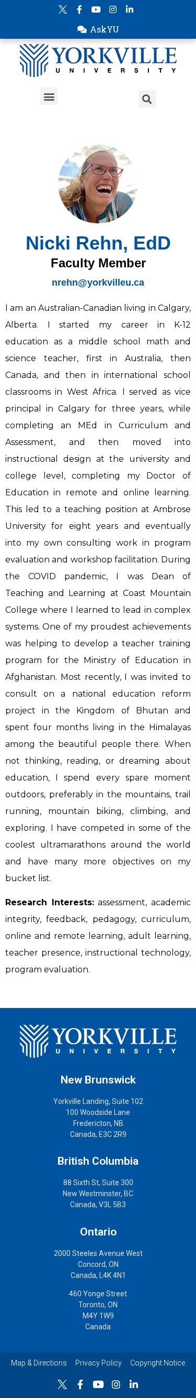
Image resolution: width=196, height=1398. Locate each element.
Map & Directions (39, 1363)
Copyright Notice (157, 1363)
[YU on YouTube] (96, 9)
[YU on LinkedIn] (129, 9)
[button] (98, 29)
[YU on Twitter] (63, 9)
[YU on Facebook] (79, 9)
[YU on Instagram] (113, 9)
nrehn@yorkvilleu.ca (98, 282)
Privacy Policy (98, 1363)
